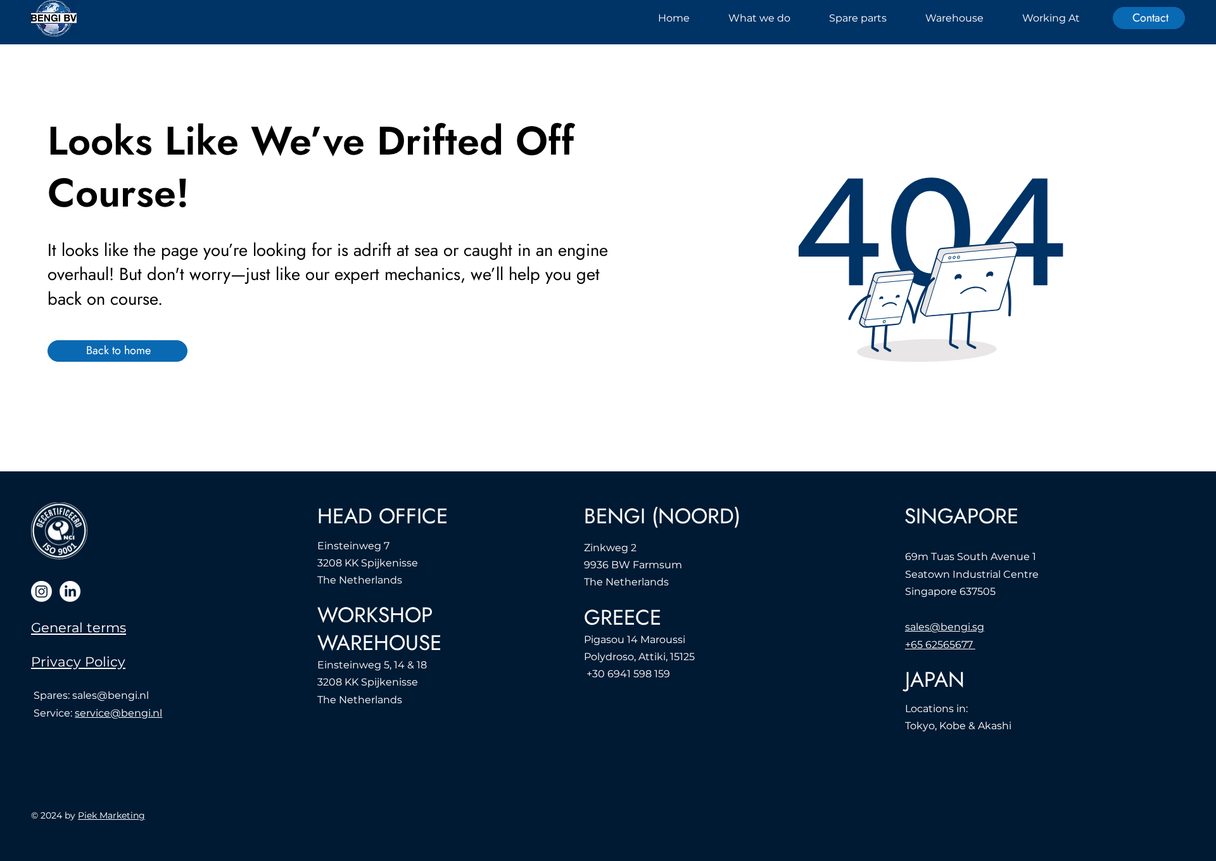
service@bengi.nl (118, 713)
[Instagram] (41, 591)
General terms (78, 627)
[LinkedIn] (70, 591)
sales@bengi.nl (110, 695)
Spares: (53, 695)
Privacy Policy (78, 661)
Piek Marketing (111, 815)
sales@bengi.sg (944, 627)
